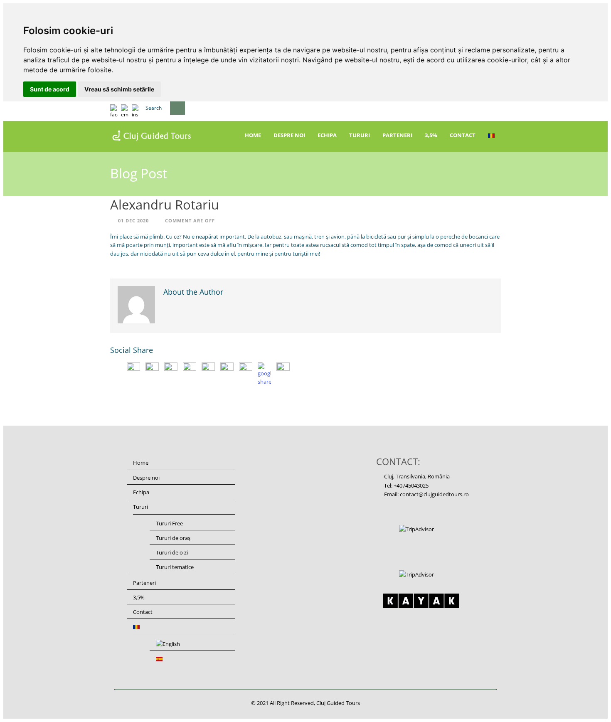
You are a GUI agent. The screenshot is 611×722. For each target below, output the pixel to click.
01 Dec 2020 (133, 220)
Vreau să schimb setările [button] (119, 89)
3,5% (431, 135)
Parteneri (397, 135)
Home (253, 135)
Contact (462, 135)
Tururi (359, 135)
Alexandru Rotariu (164, 204)
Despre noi (289, 135)
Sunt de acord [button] (49, 89)
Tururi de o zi (172, 552)
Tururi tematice (175, 567)
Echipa (327, 135)
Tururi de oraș (173, 538)
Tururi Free (169, 523)
